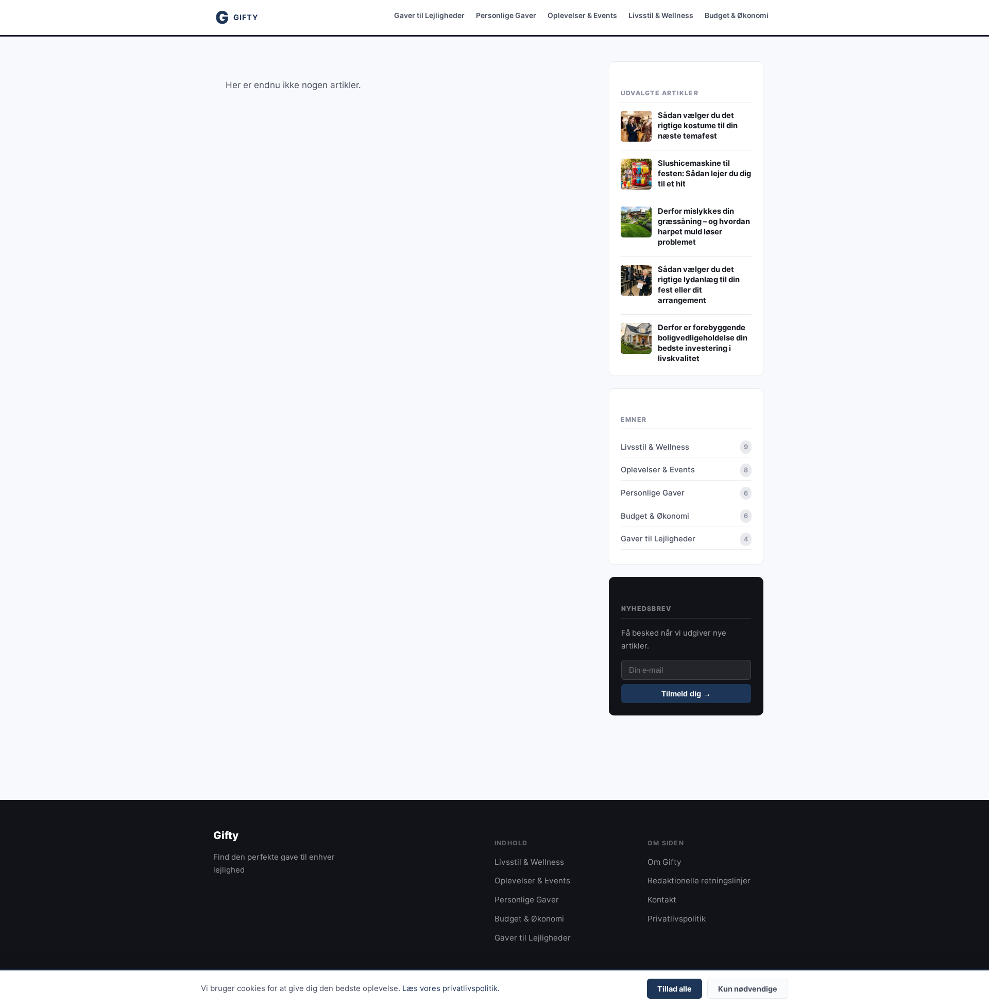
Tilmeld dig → (686, 693)
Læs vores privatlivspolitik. (451, 988)
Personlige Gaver (506, 15)
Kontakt (661, 899)
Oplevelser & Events (582, 15)
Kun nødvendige (747, 988)
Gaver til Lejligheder (429, 15)
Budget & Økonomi (737, 15)
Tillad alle (674, 988)
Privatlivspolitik (676, 919)
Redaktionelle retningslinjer (699, 880)
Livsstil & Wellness (660, 15)
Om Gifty (664, 862)
